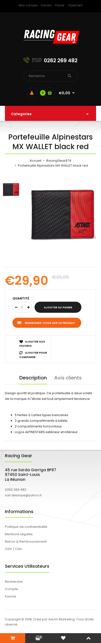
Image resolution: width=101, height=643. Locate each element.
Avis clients (68, 377)
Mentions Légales (19, 534)
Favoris (46, 5)
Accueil (35, 160)
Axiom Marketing (61, 619)
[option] (62, 214)
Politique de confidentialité (26, 526)
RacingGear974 (58, 160)
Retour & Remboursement (26, 541)
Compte (11, 589)
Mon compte (28, 5)
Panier (59, 5)
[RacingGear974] (50, 47)
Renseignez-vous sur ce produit (50, 323)
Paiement (75, 5)
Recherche (14, 581)
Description (33, 377)
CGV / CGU (13, 549)
